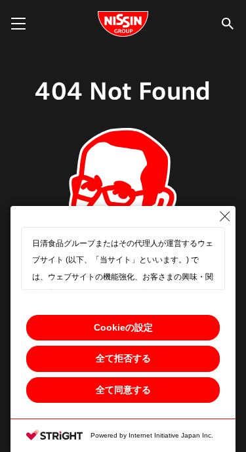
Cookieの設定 (123, 327)
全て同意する (123, 389)
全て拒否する (123, 358)
